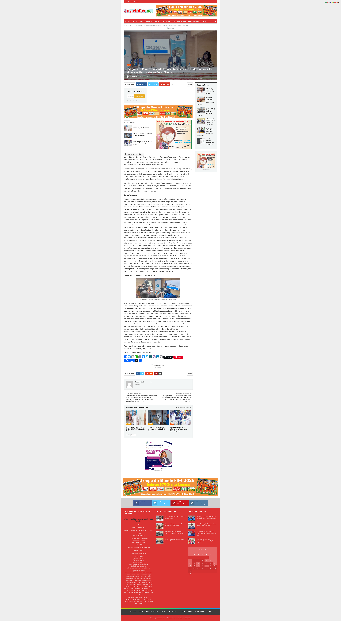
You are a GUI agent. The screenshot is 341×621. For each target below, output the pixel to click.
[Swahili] (339, 2)
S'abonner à (139, 96)
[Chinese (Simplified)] (327, 2)
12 (198, 563)
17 (190, 566)
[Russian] (335, 2)
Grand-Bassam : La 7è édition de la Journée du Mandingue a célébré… (142, 143)
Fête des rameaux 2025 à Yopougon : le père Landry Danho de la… (206, 541)
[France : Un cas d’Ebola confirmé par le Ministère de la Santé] (128, 136)
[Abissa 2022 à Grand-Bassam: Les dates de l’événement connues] (201, 121)
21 (206, 566)
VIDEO (209, 611)
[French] (331, 2)
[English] (329, 2)
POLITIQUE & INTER (146, 21)
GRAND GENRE (193, 21)
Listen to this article (135, 154)
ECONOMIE (166, 21)
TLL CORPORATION (185, 618)
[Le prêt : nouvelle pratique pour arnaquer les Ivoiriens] (201, 141)
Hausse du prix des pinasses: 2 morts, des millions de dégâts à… (206, 111)
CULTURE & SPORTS (179, 21)
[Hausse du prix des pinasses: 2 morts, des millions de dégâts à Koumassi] (201, 110)
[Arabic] (326, 2)
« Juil (189, 574)
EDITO (135, 21)
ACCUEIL (128, 21)
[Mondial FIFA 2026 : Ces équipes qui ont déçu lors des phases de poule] (191, 518)
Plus (203, 21)
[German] (332, 2)
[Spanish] (337, 2)
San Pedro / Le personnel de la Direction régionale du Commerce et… (207, 533)
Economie (130, 1)
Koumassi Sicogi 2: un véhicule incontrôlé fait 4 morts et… (206, 101)
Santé (128, 65)
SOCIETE (158, 21)
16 (215, 563)
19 (198, 566)
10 (190, 563)
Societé (125, 1)
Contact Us (136, 1)
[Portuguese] (334, 2)
